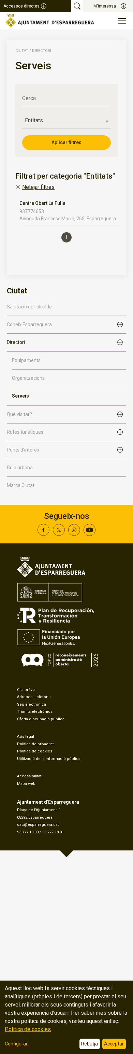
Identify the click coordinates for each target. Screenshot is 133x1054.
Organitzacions (28, 378)
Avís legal (25, 736)
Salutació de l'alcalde (29, 306)
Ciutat (21, 50)
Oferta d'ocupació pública (40, 719)
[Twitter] (59, 534)
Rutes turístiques (25, 432)
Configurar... (17, 1043)
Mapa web (26, 783)
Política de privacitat (35, 744)
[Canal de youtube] (89, 534)
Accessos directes (21, 6)
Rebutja (89, 1043)
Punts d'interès (23, 450)
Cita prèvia (26, 690)
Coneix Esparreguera (29, 324)
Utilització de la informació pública (48, 759)
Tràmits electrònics (35, 711)
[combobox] (66, 120)
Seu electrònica (31, 704)
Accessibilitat (29, 776)
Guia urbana (20, 467)
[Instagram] (74, 534)
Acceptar (114, 1043)
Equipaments (26, 360)
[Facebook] (43, 534)
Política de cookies (34, 751)
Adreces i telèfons (33, 697)
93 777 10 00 (28, 832)
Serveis (20, 396)
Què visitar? (19, 414)
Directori (16, 342)
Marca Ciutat (20, 485)
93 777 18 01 (53, 832)
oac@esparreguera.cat (38, 824)
